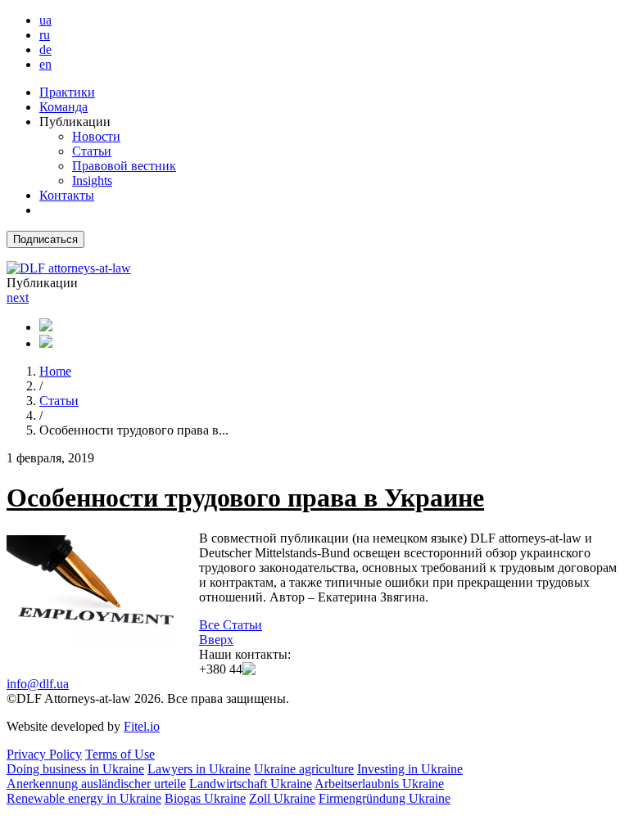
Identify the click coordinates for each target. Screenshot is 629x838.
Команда (63, 107)
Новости (96, 136)
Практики (67, 92)
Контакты (66, 195)
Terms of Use (120, 754)
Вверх (216, 640)
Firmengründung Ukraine (384, 798)
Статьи (91, 151)
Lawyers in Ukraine (199, 769)
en (45, 64)
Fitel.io (142, 726)
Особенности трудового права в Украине (245, 497)
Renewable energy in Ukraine (84, 798)
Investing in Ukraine (410, 769)
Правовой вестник (124, 166)
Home (55, 371)
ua (45, 20)
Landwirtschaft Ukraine (250, 784)
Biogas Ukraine (205, 798)
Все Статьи (230, 625)
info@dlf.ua (38, 684)
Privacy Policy (44, 754)
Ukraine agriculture (304, 769)
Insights (92, 180)
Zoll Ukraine (282, 798)
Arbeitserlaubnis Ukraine (379, 784)
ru (44, 35)
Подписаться (45, 239)
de (45, 49)
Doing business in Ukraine (75, 769)
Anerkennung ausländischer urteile (96, 784)
